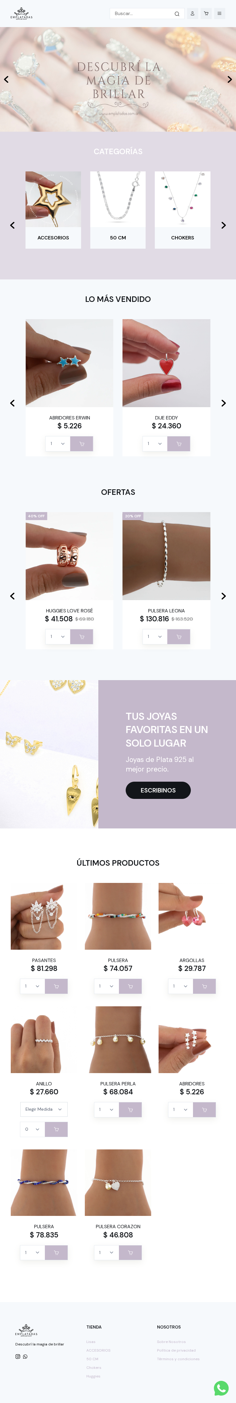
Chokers (93, 1367)
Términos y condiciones (178, 1359)
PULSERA (118, 960)
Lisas (91, 1341)
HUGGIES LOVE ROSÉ (69, 610)
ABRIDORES (192, 1083)
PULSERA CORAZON (118, 1226)
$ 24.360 (166, 426)
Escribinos (158, 790)
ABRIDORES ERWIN (69, 418)
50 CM (92, 1359)
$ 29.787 (192, 968)
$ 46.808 (118, 1235)
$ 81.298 (44, 968)
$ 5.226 (69, 426)
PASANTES (44, 960)
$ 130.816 (154, 618)
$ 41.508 (59, 618)
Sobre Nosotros (171, 1341)
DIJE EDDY (166, 418)
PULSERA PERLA (118, 1083)
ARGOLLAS (191, 960)
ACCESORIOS (98, 1350)
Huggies (93, 1376)
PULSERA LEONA (166, 610)
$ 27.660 (44, 1091)
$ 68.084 (118, 1091)
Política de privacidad (176, 1350)
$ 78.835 (44, 1235)
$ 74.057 (118, 968)
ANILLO (44, 1083)
